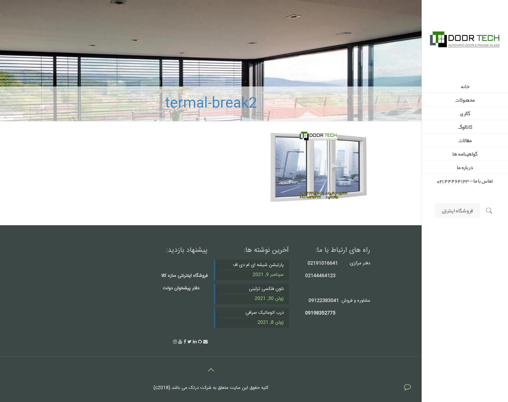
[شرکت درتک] (465, 39)
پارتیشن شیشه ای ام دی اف (258, 265)
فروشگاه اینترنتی (457, 210)
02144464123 (320, 276)
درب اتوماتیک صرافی (264, 313)
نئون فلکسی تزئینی (266, 289)
